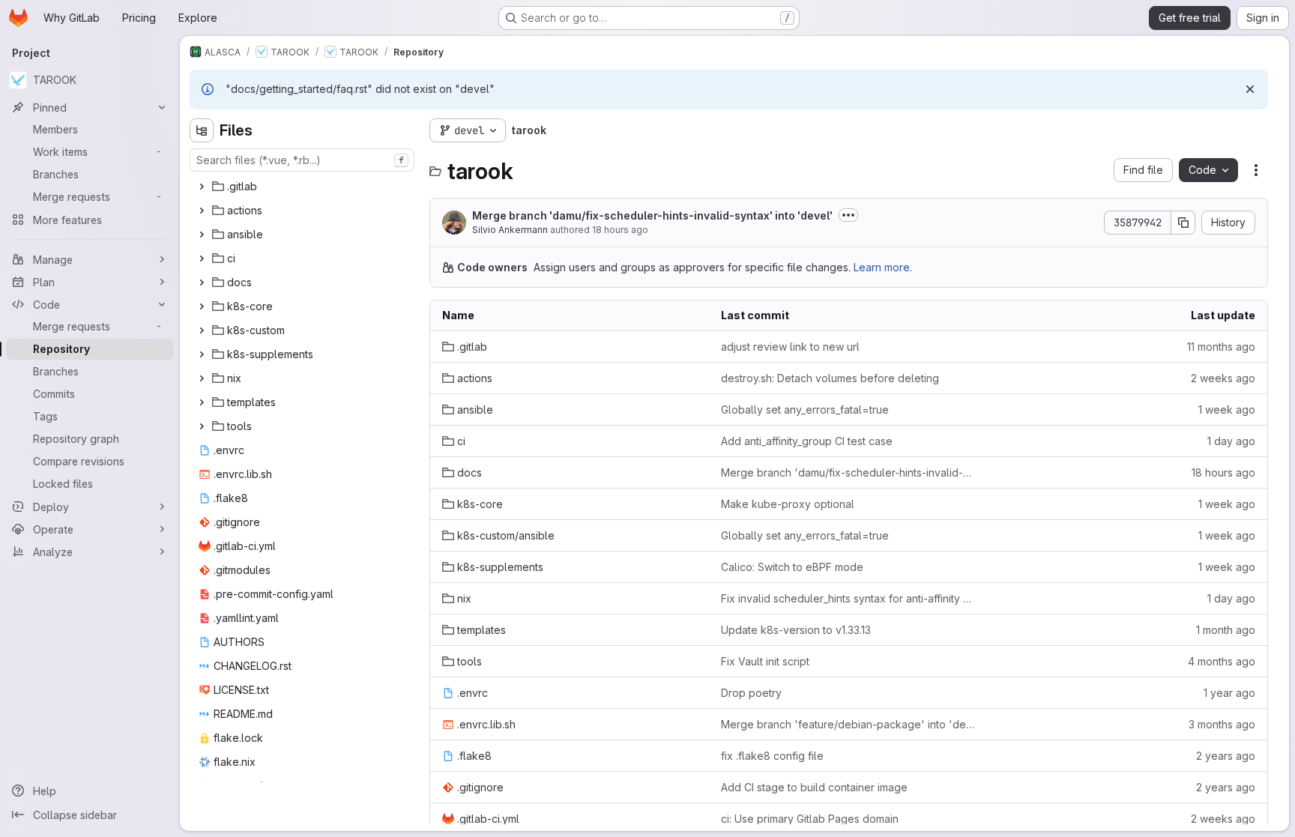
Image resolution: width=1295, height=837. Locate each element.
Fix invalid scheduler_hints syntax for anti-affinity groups (848, 598)
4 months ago (1221, 661)
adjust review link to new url (790, 346)
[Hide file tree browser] (202, 130)
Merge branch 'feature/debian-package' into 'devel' (848, 724)
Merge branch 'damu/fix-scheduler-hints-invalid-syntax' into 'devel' (652, 215)
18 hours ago (620, 229)
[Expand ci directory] (202, 259)
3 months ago (1222, 724)
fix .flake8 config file (772, 755)
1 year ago (1229, 692)
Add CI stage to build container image (814, 787)
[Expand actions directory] (202, 211)
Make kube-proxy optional (787, 504)
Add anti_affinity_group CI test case (807, 441)
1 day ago (1231, 441)
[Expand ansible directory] (202, 235)
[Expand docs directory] (202, 282)
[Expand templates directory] (202, 402)
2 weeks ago (1223, 378)
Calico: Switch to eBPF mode (792, 566)
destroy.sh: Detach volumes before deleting (830, 378)
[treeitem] (303, 187)
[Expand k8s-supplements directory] (202, 354)
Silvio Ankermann (510, 229)
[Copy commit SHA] (1183, 223)
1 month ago (1225, 629)
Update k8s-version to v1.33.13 (796, 629)
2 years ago (1225, 755)
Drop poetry (751, 692)
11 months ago (1221, 346)
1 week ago (1226, 409)
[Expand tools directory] (202, 426)
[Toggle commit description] (848, 215)
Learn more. (883, 267)
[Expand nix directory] (202, 378)
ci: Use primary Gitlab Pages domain (810, 818)
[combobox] (302, 160)
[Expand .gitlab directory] (202, 187)
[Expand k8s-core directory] (202, 306)
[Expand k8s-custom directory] (202, 330)
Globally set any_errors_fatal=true (805, 409)
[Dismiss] (1250, 89)
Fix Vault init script (765, 661)
